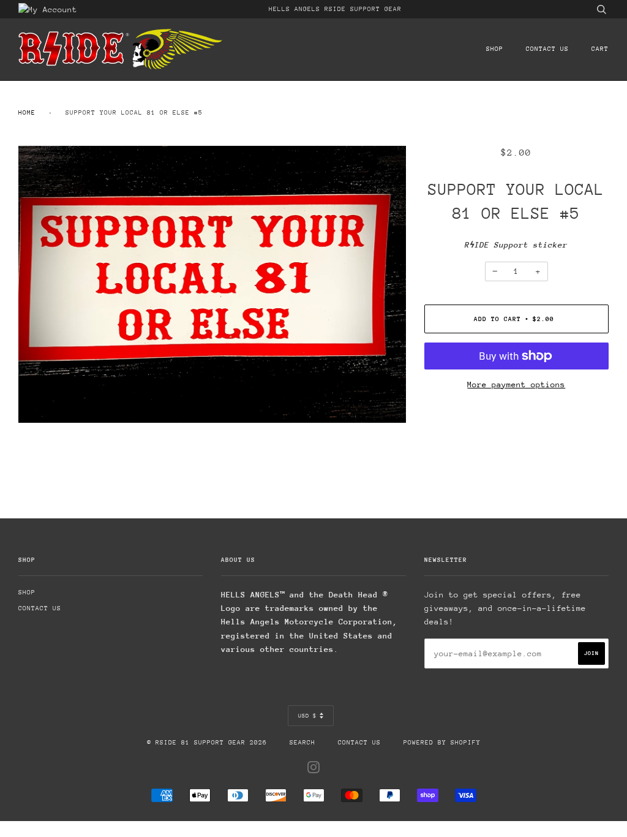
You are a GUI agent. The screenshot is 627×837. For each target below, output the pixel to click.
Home (27, 112)
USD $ (307, 715)
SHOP (494, 49)
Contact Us (547, 49)
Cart (600, 49)
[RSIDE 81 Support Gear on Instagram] (313, 770)
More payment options (516, 384)
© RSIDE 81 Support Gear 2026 (207, 742)
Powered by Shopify (442, 742)
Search (302, 742)
